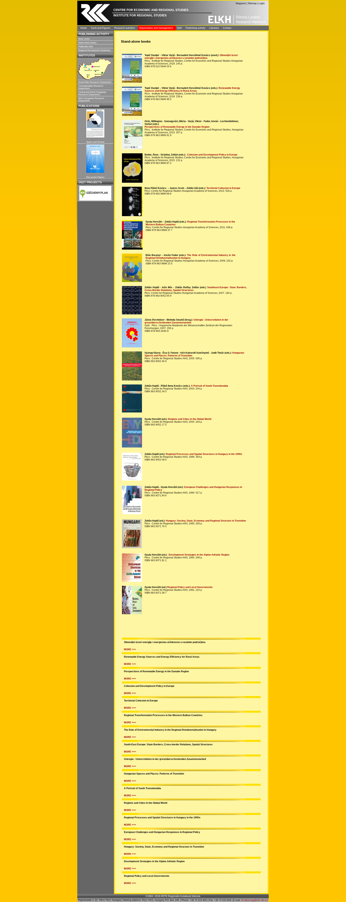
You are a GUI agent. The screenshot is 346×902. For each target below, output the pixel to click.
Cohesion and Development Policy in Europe (212, 154)
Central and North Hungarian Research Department (92, 93)
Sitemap (252, 3)
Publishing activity (195, 28)
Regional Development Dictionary (94, 50)
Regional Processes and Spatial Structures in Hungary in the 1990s (204, 454)
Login (261, 3)
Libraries (214, 28)
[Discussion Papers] (95, 158)
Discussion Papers (95, 177)
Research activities (124, 28)
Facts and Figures (100, 28)
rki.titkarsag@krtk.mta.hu (254, 900)
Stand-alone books (87, 42)
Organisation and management (156, 28)
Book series (84, 39)
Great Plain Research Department (94, 82)
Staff (179, 28)
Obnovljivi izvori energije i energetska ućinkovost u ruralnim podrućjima (191, 56)
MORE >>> (130, 649)
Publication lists (85, 46)
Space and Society (95, 142)
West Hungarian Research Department (91, 99)
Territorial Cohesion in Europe (223, 188)
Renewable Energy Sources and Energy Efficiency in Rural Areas (192, 89)
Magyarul (241, 3)
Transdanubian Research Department (90, 87)
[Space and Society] (95, 123)
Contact (227, 28)
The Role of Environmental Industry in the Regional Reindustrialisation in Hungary (190, 256)
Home (83, 28)
